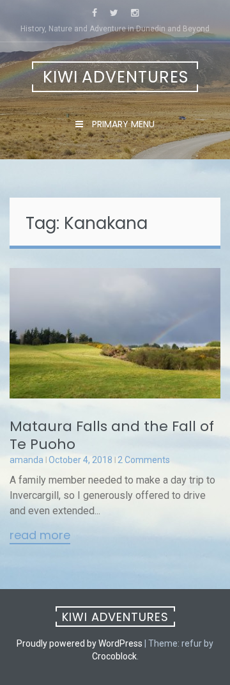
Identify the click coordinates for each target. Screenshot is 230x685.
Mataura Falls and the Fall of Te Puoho (112, 435)
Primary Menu (122, 124)
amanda (26, 460)
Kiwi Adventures (115, 77)
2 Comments (144, 460)
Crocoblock (114, 656)
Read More (40, 536)
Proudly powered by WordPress (79, 643)
